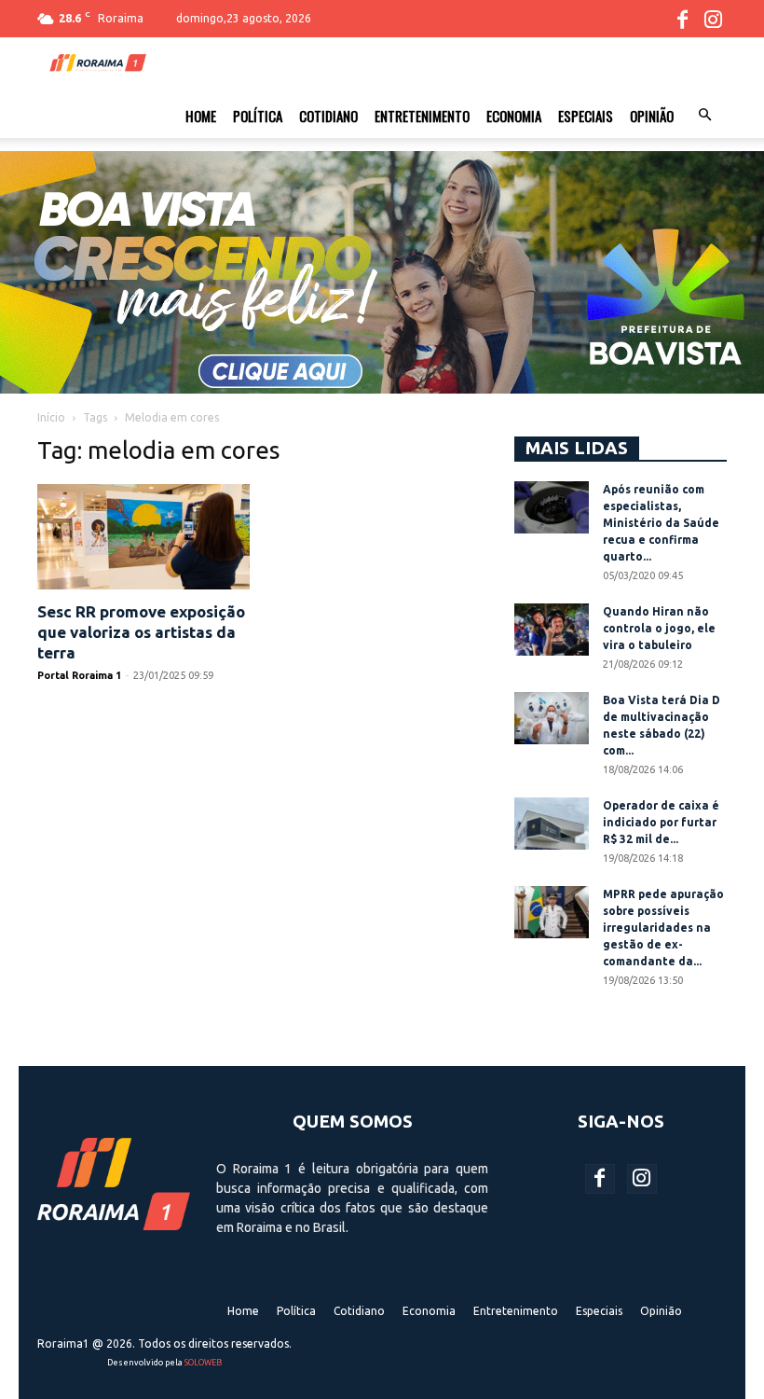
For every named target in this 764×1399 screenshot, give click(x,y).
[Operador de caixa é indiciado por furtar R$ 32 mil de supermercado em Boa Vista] (551, 823)
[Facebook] (682, 18)
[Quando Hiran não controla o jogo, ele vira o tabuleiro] (551, 629)
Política (257, 115)
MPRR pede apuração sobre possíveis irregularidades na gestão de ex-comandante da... (663, 927)
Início (51, 417)
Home (200, 115)
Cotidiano (328, 115)
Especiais (585, 115)
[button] (704, 115)
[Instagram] (713, 18)
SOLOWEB (203, 1362)
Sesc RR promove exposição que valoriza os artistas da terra (141, 632)
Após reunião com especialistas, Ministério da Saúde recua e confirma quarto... (661, 522)
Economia (513, 115)
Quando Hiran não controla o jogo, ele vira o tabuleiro (659, 628)
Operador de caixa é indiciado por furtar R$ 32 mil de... (661, 822)
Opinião (652, 115)
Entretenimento (422, 115)
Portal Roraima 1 (79, 675)
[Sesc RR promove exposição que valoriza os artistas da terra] (143, 536)
